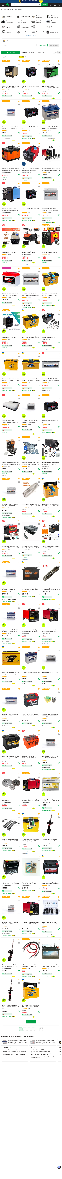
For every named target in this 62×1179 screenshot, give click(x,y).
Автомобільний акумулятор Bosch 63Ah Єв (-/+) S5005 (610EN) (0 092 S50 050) (45, 1041)
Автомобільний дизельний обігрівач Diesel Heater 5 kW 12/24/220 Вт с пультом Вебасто (10, 209)
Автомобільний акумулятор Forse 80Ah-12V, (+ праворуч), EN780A (11, 379)
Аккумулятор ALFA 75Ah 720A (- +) (50, 421)
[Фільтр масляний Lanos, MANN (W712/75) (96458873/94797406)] (51, 700)
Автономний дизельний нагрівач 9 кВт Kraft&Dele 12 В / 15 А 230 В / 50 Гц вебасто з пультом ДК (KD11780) (50, 169)
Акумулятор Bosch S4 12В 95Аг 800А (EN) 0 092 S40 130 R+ (10, 715)
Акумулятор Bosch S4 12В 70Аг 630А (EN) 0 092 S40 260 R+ (10, 630)
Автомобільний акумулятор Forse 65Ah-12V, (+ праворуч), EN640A (50, 505)
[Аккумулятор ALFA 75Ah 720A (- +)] (51, 406)
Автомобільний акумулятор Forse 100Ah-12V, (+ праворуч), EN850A (30, 379)
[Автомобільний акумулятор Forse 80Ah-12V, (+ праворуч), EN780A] (11, 364)
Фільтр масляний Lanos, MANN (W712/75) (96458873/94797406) (50, 715)
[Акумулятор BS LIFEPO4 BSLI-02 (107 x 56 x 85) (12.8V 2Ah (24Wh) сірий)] (31, 700)
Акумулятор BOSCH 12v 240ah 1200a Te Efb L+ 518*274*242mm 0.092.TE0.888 (50, 379)
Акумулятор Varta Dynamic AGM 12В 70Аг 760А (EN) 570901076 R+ (50, 800)
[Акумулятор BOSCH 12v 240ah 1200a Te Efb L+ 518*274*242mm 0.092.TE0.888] (51, 364)
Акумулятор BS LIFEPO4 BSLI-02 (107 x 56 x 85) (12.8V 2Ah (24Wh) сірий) (30, 715)
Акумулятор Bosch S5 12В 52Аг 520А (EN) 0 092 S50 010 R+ (10, 923)
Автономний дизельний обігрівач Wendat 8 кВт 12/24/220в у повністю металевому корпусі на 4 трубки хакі (11, 337)
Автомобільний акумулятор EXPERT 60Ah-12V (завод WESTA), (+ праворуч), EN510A (51, 883)
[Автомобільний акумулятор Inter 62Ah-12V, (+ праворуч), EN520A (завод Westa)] (11, 742)
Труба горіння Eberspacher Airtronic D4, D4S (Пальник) (29, 883)
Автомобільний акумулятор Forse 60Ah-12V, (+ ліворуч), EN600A (50, 294)
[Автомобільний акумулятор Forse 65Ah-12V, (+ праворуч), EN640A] (51, 489)
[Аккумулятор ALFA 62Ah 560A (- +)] (31, 72)
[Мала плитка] (59, 52)
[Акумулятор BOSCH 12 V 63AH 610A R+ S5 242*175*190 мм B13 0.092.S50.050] (51, 194)
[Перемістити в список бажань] (19, 61)
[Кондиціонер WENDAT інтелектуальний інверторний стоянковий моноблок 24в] (11, 406)
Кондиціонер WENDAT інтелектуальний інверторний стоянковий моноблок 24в (9, 421)
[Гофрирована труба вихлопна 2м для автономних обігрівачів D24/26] (31, 489)
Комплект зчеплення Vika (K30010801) (9, 800)
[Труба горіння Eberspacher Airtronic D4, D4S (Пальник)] (31, 867)
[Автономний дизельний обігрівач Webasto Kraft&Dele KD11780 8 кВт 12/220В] (31, 908)
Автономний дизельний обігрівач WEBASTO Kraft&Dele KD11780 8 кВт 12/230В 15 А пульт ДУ (30, 800)
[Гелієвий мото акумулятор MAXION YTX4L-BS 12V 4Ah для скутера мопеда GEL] (31, 742)
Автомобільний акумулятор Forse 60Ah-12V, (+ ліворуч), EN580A (30, 840)
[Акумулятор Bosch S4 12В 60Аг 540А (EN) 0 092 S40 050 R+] (11, 112)
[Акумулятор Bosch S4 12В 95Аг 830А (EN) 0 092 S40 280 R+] (11, 573)
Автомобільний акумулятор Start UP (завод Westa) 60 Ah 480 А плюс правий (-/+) (30, 589)
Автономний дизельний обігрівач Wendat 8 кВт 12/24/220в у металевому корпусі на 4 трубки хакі (10, 87)
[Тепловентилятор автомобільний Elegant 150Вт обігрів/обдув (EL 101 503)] (11, 448)
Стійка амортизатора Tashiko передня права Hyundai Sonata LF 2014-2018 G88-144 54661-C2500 (50, 840)
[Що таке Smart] (25, 57)
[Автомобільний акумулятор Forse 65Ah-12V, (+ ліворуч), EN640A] (31, 990)
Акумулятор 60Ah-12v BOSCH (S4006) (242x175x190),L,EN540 (50, 127)
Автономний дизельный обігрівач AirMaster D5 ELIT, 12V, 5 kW (50, 463)
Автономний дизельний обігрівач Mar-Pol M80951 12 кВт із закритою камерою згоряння (31, 630)
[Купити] (19, 92)
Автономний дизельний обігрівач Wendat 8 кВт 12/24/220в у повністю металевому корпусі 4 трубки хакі (10, 252)
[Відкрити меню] (3, 4)
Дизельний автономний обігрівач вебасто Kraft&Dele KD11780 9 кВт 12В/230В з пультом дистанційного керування (51, 630)
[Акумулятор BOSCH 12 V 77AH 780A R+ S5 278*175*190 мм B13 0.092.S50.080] (31, 279)
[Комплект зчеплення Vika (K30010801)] (11, 784)
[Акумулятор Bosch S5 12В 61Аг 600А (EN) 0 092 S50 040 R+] (31, 406)
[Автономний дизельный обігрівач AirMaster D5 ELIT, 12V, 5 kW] (51, 448)
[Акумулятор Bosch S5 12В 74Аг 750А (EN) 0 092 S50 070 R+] (11, 489)
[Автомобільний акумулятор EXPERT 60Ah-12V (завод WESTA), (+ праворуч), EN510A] (51, 867)
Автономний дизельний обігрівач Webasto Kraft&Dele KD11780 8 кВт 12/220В (30, 923)
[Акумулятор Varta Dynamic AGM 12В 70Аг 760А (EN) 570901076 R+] (51, 784)
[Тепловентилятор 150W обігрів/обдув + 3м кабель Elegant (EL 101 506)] (31, 531)
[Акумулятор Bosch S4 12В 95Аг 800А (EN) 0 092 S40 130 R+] (11, 700)
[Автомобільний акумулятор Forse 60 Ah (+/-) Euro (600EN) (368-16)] (11, 658)
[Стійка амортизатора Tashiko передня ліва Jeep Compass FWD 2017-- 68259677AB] (11, 990)
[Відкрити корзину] (59, 4)
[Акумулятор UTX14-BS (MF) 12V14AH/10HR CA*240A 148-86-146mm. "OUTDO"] (11, 867)
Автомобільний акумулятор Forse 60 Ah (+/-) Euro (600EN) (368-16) (11, 673)
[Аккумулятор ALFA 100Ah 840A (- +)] (31, 112)
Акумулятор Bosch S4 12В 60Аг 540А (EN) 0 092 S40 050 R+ (10, 127)
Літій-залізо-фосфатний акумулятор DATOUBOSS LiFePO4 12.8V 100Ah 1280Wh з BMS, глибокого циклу (50, 87)
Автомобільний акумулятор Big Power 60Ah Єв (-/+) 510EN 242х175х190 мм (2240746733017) (10, 294)
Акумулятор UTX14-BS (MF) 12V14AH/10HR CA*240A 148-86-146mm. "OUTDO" (10, 883)
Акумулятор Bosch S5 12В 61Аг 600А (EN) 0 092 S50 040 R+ (30, 421)
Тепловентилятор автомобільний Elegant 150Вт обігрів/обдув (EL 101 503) (11, 463)
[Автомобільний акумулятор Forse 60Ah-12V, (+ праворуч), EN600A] (31, 321)
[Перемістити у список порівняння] (19, 64)
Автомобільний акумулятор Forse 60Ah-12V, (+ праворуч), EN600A (30, 337)
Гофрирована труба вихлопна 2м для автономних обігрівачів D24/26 (31, 505)
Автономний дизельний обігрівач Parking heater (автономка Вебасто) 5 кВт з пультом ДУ (30, 169)
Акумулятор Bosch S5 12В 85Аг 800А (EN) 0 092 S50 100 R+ (50, 673)
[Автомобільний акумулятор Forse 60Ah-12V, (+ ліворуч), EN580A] (31, 825)
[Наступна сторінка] (57, 1029)
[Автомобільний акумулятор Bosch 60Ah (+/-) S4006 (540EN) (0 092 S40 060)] (4, 1042)
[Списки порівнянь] (55, 4)
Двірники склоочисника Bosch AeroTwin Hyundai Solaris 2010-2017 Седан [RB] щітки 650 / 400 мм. (10, 840)
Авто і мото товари (8, 9)
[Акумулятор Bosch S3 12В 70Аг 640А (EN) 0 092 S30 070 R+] (51, 742)
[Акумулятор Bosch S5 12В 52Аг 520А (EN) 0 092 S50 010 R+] (11, 908)
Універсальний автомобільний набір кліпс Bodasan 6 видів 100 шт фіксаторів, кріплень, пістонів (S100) (51, 923)
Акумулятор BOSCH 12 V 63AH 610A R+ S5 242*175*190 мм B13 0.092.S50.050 (50, 209)
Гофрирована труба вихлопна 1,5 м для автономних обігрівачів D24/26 (51, 589)
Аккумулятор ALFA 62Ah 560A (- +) (30, 87)
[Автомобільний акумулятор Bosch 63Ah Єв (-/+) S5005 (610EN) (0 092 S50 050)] (32, 1042)
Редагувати (42, 45)
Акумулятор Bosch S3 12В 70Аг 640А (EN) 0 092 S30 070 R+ (50, 757)
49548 (41, 1029)
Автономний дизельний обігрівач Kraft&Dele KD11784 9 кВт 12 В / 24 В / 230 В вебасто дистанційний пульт (11, 169)
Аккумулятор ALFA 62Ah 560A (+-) (31, 208)
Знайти (44, 4)
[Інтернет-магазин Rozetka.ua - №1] (7, 4)
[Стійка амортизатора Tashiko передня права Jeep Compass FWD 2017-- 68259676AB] (11, 950)
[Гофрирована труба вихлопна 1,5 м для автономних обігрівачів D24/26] (51, 573)
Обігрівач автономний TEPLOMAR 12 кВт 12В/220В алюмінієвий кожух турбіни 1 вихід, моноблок (50, 252)
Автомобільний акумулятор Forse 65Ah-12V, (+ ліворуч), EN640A (30, 1006)
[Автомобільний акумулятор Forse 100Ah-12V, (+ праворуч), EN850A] (31, 364)
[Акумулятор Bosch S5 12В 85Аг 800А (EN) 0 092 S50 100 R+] (51, 658)
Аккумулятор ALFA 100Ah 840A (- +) (31, 127)
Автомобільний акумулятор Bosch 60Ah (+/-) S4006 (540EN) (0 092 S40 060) (17, 1041)
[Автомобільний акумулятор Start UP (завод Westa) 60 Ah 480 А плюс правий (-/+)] (31, 573)
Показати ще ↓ (31, 35)
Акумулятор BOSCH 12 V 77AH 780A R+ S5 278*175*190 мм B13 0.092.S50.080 (30, 294)
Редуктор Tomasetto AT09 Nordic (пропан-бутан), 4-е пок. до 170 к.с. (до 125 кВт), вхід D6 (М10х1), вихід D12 (30, 463)
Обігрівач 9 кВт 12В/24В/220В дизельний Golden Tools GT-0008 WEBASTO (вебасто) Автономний (10, 547)
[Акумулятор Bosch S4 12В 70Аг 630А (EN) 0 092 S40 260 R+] (11, 615)
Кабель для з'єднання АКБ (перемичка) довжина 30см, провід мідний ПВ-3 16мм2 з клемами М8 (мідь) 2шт (29, 965)
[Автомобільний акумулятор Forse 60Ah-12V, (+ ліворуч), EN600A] (51, 279)
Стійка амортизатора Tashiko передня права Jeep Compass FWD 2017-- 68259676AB (10, 965)
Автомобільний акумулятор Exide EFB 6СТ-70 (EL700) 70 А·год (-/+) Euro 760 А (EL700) (50, 965)
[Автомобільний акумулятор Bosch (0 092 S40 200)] (31, 658)
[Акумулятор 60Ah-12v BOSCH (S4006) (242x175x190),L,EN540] (51, 112)
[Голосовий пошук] (39, 4)
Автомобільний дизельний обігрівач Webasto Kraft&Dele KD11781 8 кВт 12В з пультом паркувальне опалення (29, 252)
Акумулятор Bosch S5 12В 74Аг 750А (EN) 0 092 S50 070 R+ (10, 505)
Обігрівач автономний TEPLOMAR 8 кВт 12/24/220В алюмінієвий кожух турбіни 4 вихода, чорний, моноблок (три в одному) (50, 547)
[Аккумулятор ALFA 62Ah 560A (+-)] (31, 194)
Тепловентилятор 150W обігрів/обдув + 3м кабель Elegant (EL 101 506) (30, 547)
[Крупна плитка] (55, 52)
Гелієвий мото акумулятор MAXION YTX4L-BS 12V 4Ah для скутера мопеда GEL (30, 757)
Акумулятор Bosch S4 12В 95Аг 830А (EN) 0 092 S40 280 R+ (10, 589)
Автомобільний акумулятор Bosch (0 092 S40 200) (31, 673)
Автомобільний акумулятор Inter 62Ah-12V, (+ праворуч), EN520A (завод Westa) (10, 757)
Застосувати (54, 45)
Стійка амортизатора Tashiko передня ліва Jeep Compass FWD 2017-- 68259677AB (11, 1006)
